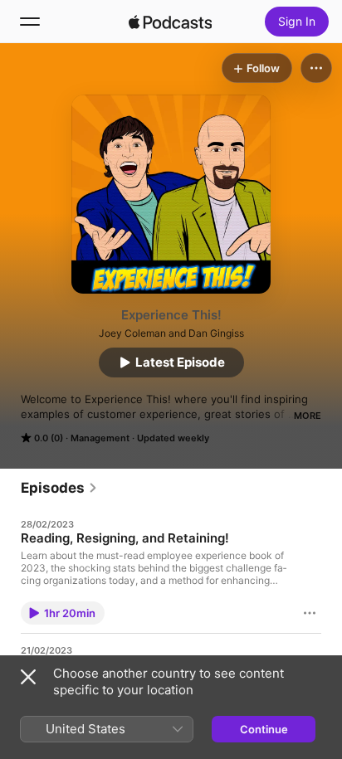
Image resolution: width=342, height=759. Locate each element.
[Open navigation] (30, 21)
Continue (264, 729)
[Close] (28, 676)
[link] (59, 488)
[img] (170, 21)
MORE (307, 415)
